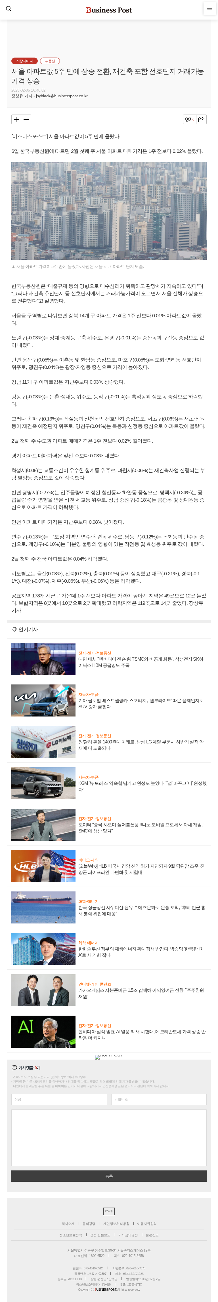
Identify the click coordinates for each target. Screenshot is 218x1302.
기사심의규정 (128, 1235)
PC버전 (108, 1211)
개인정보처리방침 (116, 1224)
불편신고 (152, 1235)
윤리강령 (88, 1224)
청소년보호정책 (70, 1235)
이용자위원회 (146, 1224)
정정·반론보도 (100, 1235)
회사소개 (68, 1224)
